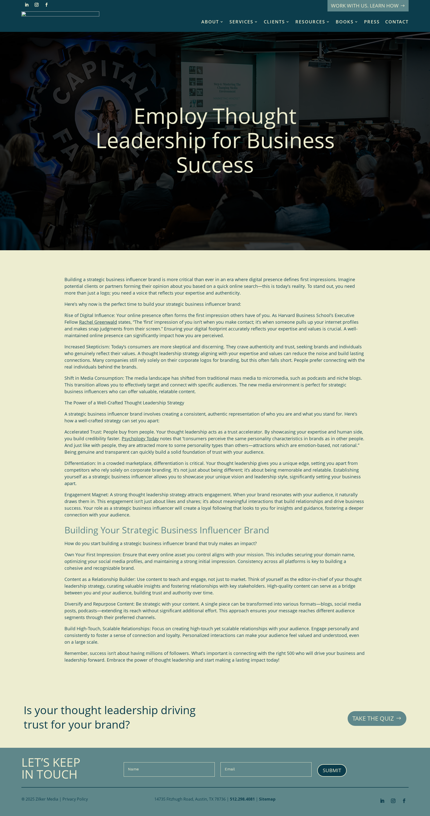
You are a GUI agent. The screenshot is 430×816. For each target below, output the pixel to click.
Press (372, 22)
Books (345, 22)
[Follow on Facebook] (47, 5)
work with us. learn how (365, 5)
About (210, 22)
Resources (310, 22)
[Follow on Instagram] (37, 5)
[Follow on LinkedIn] (27, 5)
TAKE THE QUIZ (373, 718)
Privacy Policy (75, 799)
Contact (397, 22)
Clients (274, 22)
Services (241, 22)
